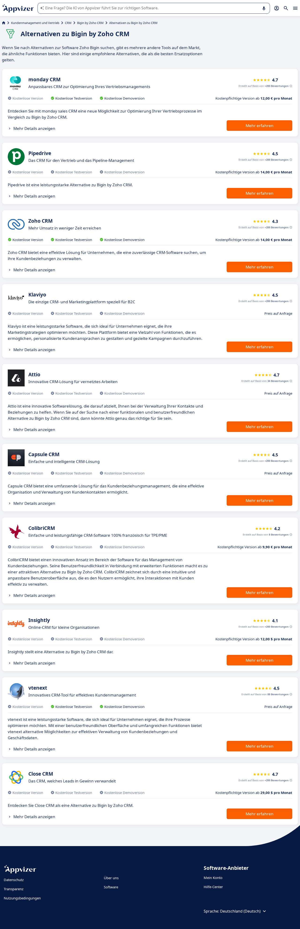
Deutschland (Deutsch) (240, 911)
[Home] (3, 22)
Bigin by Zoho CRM (90, 23)
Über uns (111, 877)
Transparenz (13, 888)
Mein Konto (213, 877)
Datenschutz (14, 879)
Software (111, 887)
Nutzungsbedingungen (22, 898)
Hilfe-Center (213, 886)
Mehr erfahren (260, 125)
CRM (68, 23)
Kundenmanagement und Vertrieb (35, 23)
